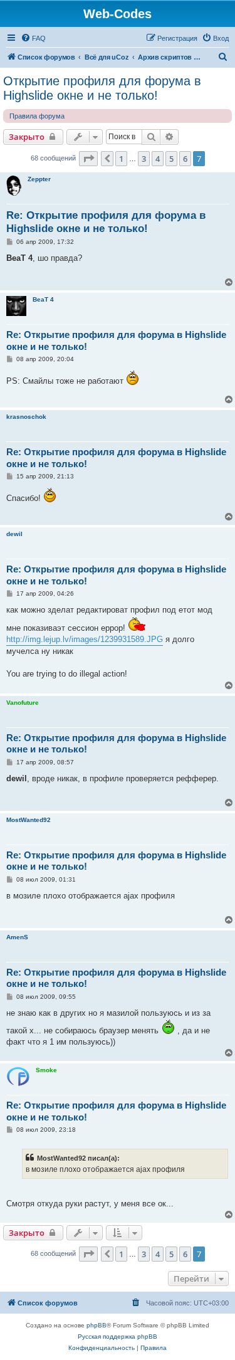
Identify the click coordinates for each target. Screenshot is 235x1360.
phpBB (96, 1325)
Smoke (46, 1070)
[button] (88, 158)
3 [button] (144, 158)
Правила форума (37, 116)
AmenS (17, 937)
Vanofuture (22, 702)
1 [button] (121, 158)
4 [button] (157, 158)
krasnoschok (26, 416)
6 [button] (185, 158)
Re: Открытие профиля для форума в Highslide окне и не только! (106, 222)
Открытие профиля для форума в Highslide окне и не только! (102, 88)
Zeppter (39, 179)
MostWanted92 (28, 819)
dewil (14, 533)
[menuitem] (33, 38)
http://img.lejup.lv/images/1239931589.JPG (84, 639)
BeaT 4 (43, 299)
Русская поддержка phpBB (117, 1336)
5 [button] (171, 158)
